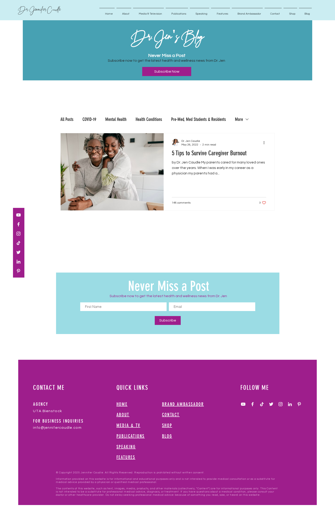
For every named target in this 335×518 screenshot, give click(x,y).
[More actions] (265, 142)
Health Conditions (149, 119)
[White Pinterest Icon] (18, 271)
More (239, 119)
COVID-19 (89, 119)
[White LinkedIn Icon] (18, 261)
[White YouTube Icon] (18, 215)
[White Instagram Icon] (18, 233)
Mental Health (115, 119)
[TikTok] (18, 243)
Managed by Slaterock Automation (124, 498)
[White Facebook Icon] (18, 224)
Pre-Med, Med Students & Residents (198, 119)
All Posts (66, 119)
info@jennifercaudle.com (57, 427)
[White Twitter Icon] (18, 252)
